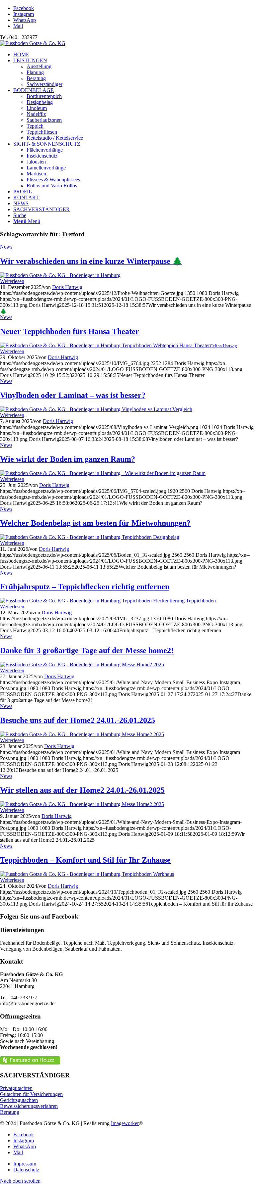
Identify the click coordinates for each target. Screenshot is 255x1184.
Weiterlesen (12, 281)
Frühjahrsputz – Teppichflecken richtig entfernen (84, 586)
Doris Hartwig (67, 287)
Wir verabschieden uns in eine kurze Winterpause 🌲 (91, 261)
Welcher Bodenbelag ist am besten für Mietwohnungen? (95, 523)
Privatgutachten (16, 1088)
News (6, 247)
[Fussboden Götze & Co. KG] (32, 43)
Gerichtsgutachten (19, 1100)
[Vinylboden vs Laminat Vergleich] (96, 409)
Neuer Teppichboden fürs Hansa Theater (69, 331)
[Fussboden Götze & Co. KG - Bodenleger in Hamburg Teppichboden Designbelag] (89, 537)
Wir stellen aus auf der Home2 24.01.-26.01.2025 (82, 790)
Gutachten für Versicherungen (31, 1094)
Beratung (9, 1112)
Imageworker (125, 1123)
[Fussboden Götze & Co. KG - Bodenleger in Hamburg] (60, 275)
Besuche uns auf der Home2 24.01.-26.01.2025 (77, 720)
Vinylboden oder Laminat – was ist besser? (72, 395)
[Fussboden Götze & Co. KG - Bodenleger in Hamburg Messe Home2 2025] (82, 664)
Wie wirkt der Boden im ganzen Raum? (67, 459)
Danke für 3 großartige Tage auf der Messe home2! (87, 650)
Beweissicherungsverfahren (29, 1106)
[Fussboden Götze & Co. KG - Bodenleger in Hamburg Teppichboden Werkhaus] (87, 874)
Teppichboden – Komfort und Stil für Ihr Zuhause (85, 860)
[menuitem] (134, 55)
